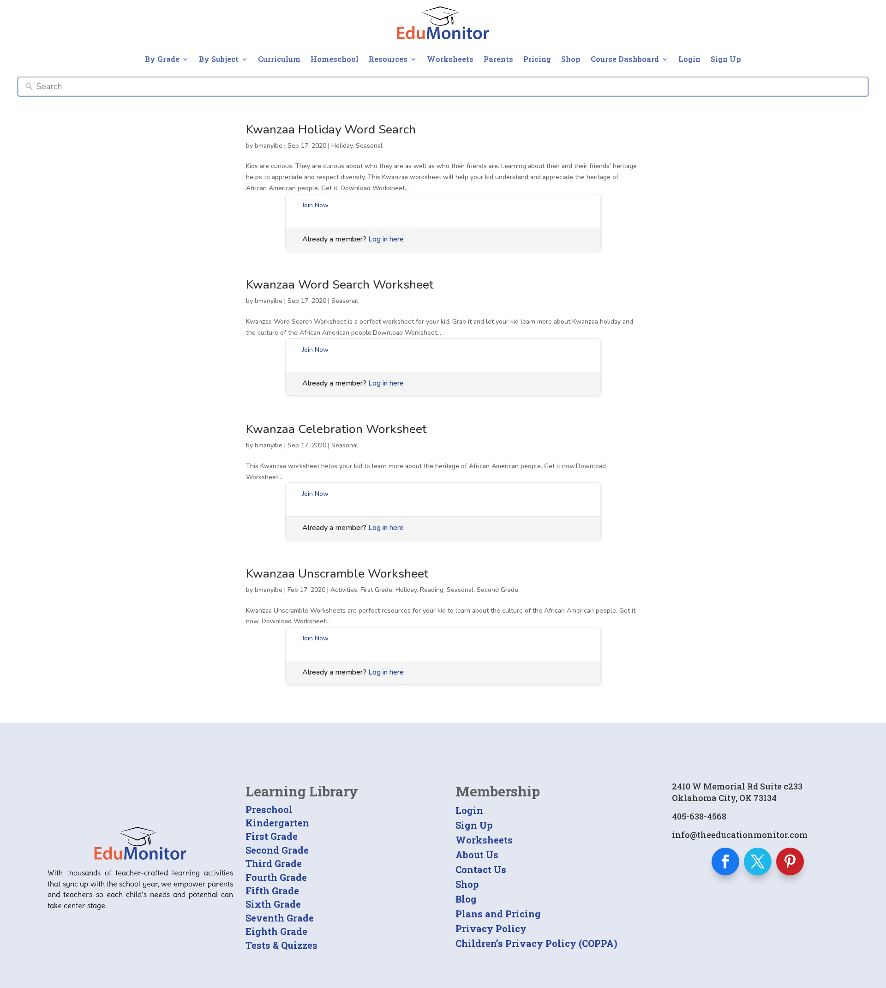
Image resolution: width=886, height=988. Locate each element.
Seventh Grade (279, 918)
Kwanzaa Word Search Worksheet (339, 285)
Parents (498, 59)
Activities (343, 589)
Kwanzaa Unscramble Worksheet (337, 574)
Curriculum (279, 59)
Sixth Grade (273, 904)
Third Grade (273, 863)
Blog (466, 899)
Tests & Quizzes (281, 945)
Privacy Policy (491, 928)
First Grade (376, 589)
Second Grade (497, 589)
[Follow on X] (758, 861)
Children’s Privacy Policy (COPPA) (536, 943)
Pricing (537, 59)
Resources (388, 59)
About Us (476, 855)
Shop (571, 59)
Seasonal (369, 145)
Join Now (315, 205)
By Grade (162, 59)
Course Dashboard (625, 59)
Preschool (269, 809)
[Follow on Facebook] (725, 861)
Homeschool (335, 59)
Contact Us (480, 869)
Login (689, 59)
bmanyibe (268, 145)
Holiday (342, 145)
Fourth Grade (276, 877)
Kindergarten (277, 823)
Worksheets (450, 59)
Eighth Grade (276, 931)
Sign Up (726, 59)
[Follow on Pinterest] (790, 861)
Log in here (386, 239)
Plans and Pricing (498, 914)
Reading (431, 589)
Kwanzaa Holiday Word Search (331, 129)
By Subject (219, 59)
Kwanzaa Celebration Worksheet (336, 429)
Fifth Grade (272, 891)
